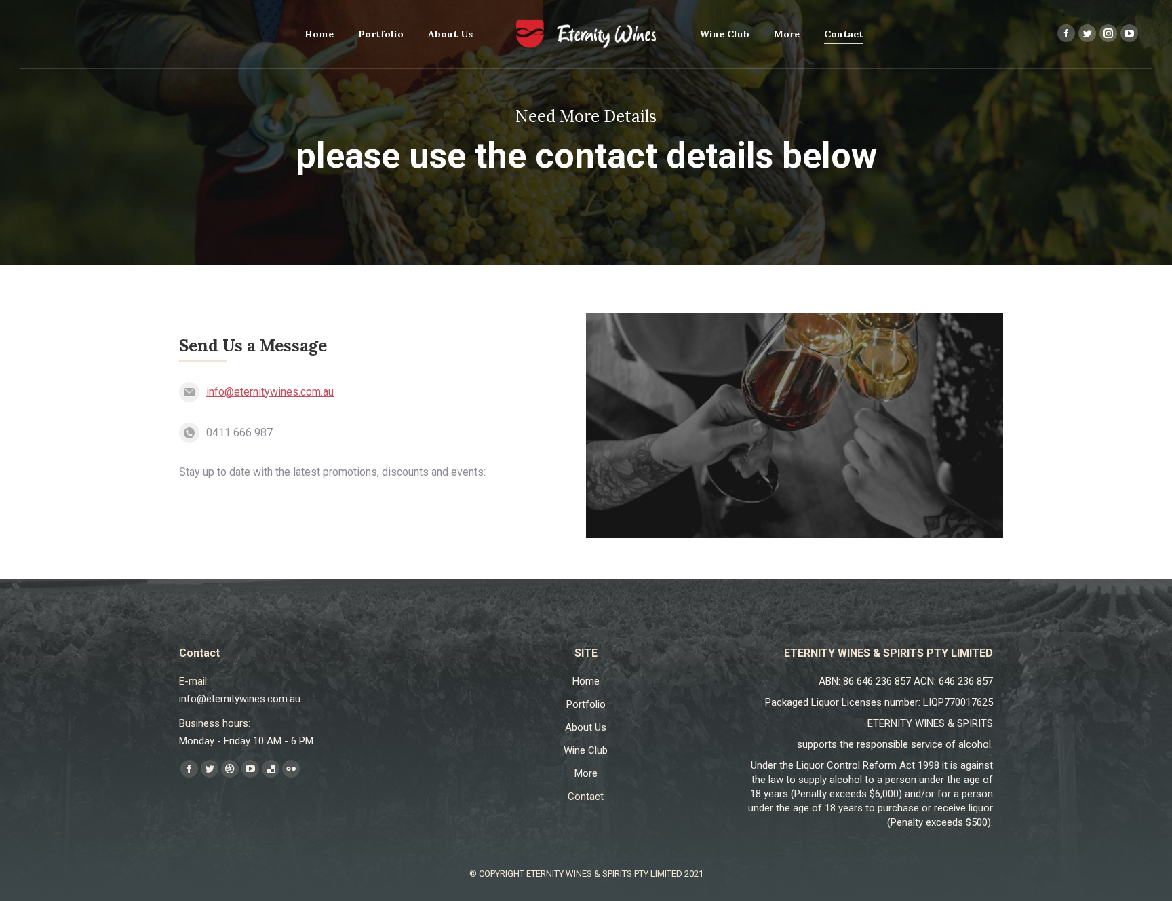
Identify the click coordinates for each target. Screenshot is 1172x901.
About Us (585, 727)
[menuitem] (319, 34)
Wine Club (586, 750)
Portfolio (586, 704)
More (586, 773)
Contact (586, 796)
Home (586, 681)
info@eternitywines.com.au (270, 391)
